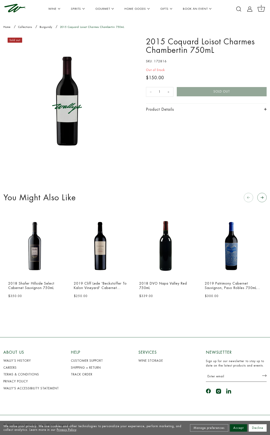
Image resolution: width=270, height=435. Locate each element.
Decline (257, 428)
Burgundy (46, 27)
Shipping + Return (86, 368)
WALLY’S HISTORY (17, 361)
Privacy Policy (66, 430)
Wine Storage (150, 361)
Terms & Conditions (21, 374)
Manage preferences (209, 428)
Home (7, 27)
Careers (10, 368)
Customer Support (87, 361)
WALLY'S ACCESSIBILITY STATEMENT (31, 388)
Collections (25, 27)
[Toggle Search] (239, 9)
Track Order (81, 374)
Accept (238, 428)
